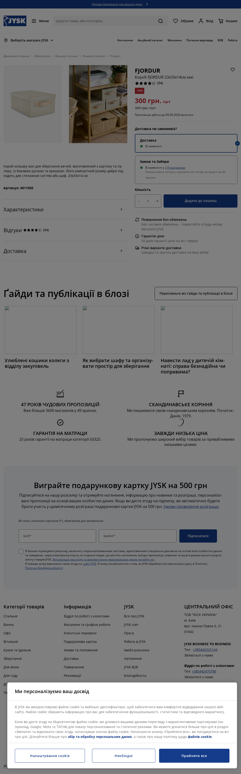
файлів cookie (200, 736)
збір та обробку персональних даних (100, 736)
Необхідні (124, 755)
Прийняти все (194, 755)
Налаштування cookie (50, 755)
